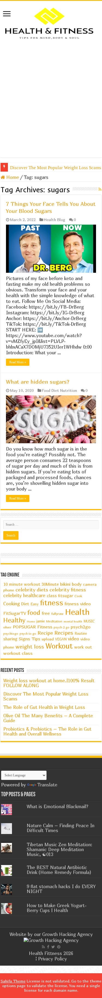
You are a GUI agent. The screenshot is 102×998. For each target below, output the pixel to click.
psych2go (81, 627)
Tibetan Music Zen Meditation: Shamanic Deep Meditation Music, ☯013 (59, 849)
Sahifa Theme (13, 981)
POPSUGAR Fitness (32, 627)
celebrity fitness (68, 590)
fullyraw (57, 614)
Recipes (63, 633)
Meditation (54, 621)
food (33, 612)
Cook (78, 596)
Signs (24, 638)
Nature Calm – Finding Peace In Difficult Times (60, 828)
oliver (7, 627)
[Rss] (43, 947)
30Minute (50, 584)
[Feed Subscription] (99, 189)
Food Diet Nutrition (59, 390)
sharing (10, 639)
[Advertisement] (51, 98)
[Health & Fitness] (51, 23)
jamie (40, 621)
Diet (25, 604)
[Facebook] (48, 947)
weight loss (30, 646)
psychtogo (10, 633)
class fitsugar (60, 595)
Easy (34, 604)
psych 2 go (61, 627)
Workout (59, 645)
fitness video (77, 603)
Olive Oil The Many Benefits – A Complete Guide (48, 718)
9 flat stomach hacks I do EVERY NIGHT (61, 889)
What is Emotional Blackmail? (57, 806)
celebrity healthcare (24, 595)
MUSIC (89, 621)
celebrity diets (32, 590)
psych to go (28, 633)
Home (12, 177)
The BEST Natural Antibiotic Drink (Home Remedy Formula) (59, 869)
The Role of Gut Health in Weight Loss (44, 707)
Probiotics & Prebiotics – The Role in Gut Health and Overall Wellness (47, 731)
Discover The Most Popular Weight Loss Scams (45, 696)
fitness (51, 602)
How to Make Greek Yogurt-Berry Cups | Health (56, 908)
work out (83, 646)
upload (48, 639)
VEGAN (61, 639)
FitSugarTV (14, 613)
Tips (36, 638)
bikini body (71, 584)
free (46, 613)
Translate (47, 785)
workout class (18, 653)
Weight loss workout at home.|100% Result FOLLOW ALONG (48, 683)
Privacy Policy (52, 959)
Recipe (45, 633)
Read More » (17, 362)
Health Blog (54, 219)
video (73, 638)
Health (77, 611)
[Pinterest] (59, 947)
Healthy (14, 620)
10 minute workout (21, 584)
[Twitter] (53, 947)
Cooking (11, 603)
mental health (73, 621)
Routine (81, 633)
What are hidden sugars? (37, 382)
